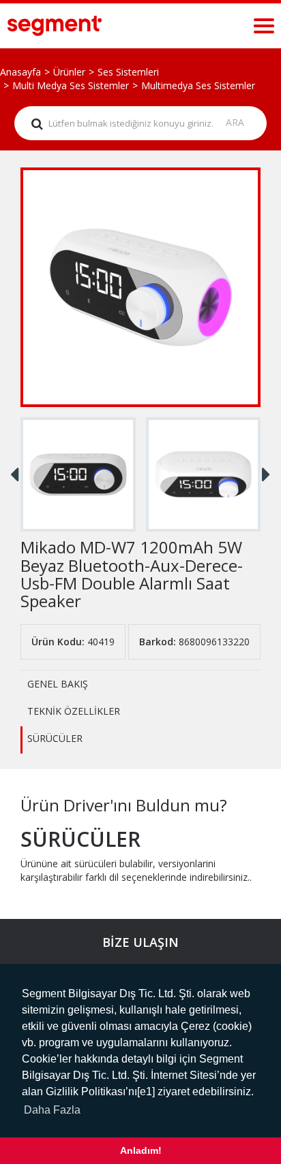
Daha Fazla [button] (52, 1110)
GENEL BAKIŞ (57, 683)
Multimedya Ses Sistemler (198, 85)
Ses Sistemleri (128, 71)
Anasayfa (20, 71)
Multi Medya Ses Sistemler (70, 85)
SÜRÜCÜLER (55, 738)
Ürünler (69, 71)
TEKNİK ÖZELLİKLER (73, 711)
